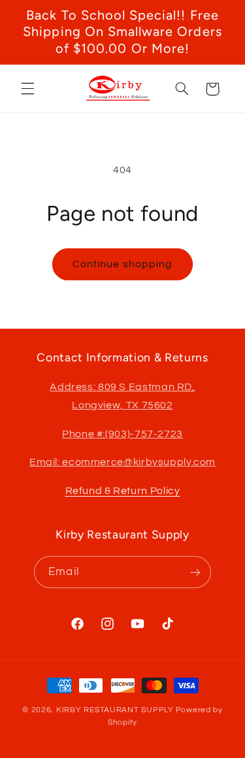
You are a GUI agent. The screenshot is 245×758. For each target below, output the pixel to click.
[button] (27, 89)
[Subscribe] (195, 572)
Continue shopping (122, 264)
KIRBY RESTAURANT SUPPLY (115, 710)
